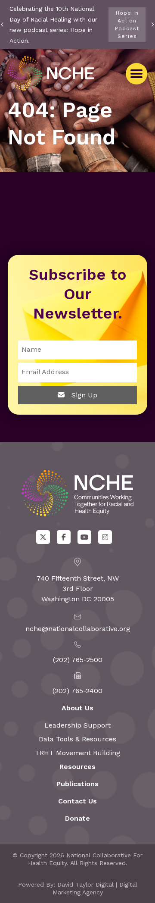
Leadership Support (77, 725)
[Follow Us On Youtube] (84, 537)
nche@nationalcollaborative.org (77, 629)
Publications (77, 784)
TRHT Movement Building (77, 753)
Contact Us (77, 801)
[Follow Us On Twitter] (43, 537)
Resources (77, 766)
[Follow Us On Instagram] (105, 537)
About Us (77, 708)
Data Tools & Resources (77, 739)
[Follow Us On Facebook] (64, 537)
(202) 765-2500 (77, 660)
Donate (77, 818)
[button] (136, 73)
